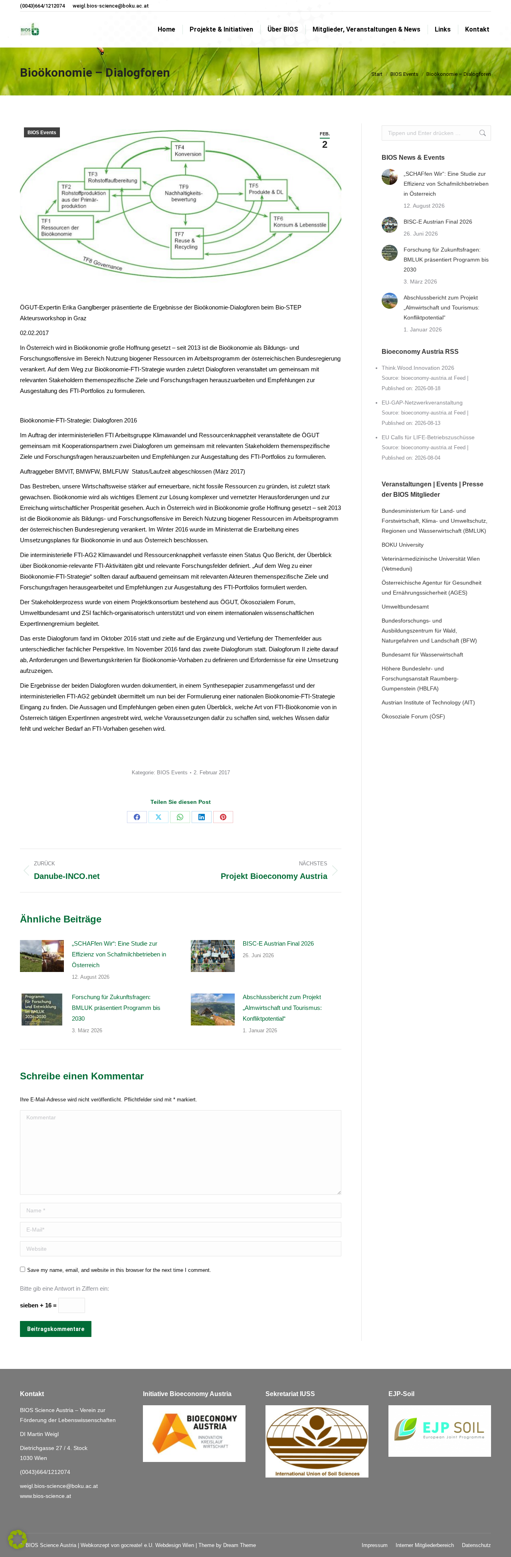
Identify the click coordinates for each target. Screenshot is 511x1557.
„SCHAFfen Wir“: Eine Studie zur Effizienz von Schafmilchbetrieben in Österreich (119, 954)
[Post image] (42, 956)
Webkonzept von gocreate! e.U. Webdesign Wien (137, 1545)
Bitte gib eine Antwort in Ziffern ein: (64, 1288)
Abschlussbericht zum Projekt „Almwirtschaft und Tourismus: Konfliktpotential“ (282, 1008)
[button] (17, 1539)
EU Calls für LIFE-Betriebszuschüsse (428, 437)
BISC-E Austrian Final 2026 (278, 943)
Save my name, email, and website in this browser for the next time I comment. (119, 1270)
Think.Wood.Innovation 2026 (418, 368)
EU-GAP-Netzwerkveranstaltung (422, 402)
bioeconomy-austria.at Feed (433, 378)
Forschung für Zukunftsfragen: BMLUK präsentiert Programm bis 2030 (116, 1008)
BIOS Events (42, 132)
